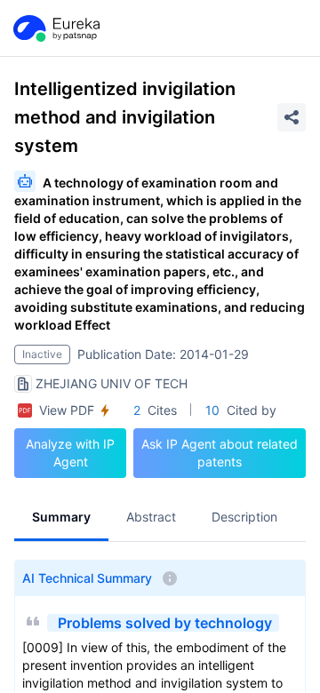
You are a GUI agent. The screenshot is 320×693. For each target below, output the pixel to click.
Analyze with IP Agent (70, 452)
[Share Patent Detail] (291, 117)
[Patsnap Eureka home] (55, 28)
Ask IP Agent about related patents (219, 452)
